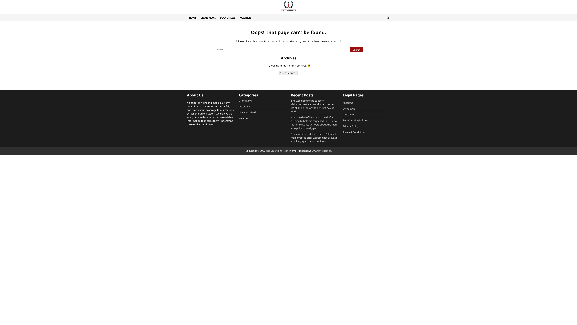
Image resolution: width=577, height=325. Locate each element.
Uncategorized (247, 112)
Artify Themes (323, 150)
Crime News (208, 17)
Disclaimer (349, 114)
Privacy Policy (350, 126)
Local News (227, 17)
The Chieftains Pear (277, 150)
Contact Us (349, 108)
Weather (245, 17)
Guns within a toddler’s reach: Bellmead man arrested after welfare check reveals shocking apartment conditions (314, 137)
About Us (348, 102)
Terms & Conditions (354, 132)
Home (192, 17)
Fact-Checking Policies (355, 120)
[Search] (388, 17)
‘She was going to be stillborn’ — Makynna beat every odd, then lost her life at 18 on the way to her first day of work (313, 106)
